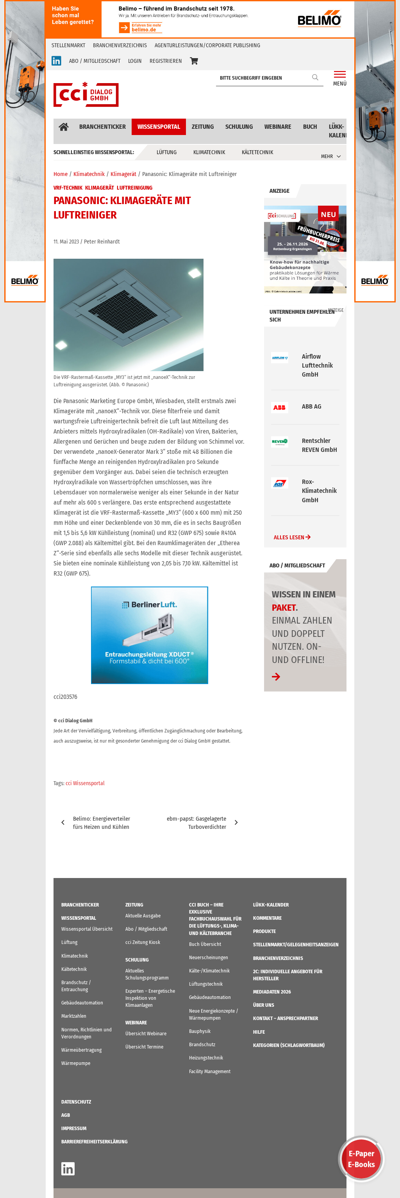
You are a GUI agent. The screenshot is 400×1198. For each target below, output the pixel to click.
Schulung (239, 126)
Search (315, 77)
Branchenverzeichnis (120, 45)
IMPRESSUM (73, 1128)
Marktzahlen (73, 1016)
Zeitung (203, 126)
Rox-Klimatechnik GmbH (319, 440)
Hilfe (259, 1032)
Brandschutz (202, 1044)
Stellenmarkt (68, 45)
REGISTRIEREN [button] (166, 61)
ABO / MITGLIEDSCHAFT (94, 61)
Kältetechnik (257, 152)
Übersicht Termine (144, 1047)
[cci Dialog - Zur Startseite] (86, 94)
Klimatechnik (209, 152)
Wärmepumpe (75, 1063)
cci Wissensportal (85, 783)
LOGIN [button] (135, 61)
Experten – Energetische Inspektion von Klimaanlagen (150, 998)
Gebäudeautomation (82, 1003)
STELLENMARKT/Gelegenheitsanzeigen (296, 944)
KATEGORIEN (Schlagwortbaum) (289, 1045)
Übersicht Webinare (145, 1033)
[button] (194, 61)
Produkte (264, 931)
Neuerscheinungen (208, 957)
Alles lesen (289, 537)
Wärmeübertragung (81, 1050)
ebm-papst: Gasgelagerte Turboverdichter (196, 822)
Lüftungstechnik (206, 984)
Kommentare (267, 918)
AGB (65, 1115)
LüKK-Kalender (342, 131)
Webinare (277, 126)
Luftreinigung (134, 188)
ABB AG (311, 356)
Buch (310, 126)
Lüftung (167, 152)
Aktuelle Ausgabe (143, 916)
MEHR (327, 156)
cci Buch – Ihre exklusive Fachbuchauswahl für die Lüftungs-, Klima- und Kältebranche (215, 919)
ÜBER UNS (263, 1005)
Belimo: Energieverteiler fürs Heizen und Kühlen (101, 822)
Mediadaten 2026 (272, 992)
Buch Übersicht (205, 944)
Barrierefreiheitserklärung (94, 1142)
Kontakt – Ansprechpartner (285, 1018)
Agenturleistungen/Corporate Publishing (207, 45)
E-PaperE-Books (361, 1159)
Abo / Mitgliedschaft (146, 929)
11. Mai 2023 (66, 241)
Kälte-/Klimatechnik (209, 971)
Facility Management (209, 1071)
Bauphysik (200, 1031)
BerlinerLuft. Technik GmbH (319, 490)
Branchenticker (102, 126)
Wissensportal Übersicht (86, 929)
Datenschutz (76, 1102)
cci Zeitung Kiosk (142, 942)
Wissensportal (159, 126)
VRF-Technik (68, 188)
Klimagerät (99, 188)
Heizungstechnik (206, 1058)
